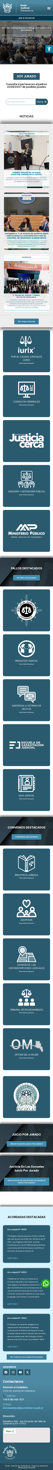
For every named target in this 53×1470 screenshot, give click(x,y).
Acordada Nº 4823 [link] (16, 1318)
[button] (49, 8)
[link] (49, 49)
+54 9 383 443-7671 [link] (13, 1399)
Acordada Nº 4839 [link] (16, 1229)
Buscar (40, 102)
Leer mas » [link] (12, 1258)
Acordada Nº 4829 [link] (16, 1272)
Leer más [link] (26, 55)
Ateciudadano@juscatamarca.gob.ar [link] (23, 1408)
